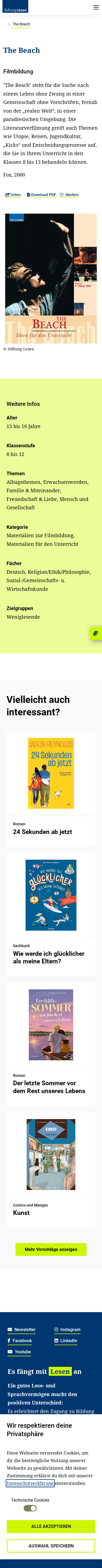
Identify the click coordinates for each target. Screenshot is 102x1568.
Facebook (22, 1340)
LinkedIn (68, 1340)
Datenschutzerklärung (30, 1483)
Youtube (22, 1351)
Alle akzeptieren (51, 1526)
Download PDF (43, 195)
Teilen (15, 195)
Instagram (70, 1329)
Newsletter (24, 1329)
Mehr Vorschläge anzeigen (51, 1249)
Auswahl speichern (51, 1546)
